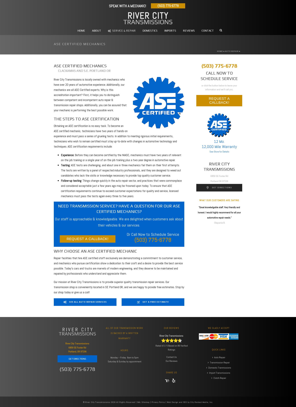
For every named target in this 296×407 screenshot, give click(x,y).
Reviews (189, 30)
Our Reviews (171, 361)
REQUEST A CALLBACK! (88, 239)
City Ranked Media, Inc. (201, 402)
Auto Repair (232, 51)
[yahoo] (167, 381)
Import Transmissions (219, 372)
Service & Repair (124, 30)
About (96, 30)
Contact (208, 30)
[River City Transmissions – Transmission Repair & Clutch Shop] (148, 18)
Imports (170, 30)
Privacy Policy (158, 402)
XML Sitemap (143, 402)
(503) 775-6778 (168, 5)
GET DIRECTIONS (77, 358)
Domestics (150, 30)
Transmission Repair (220, 362)
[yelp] (174, 381)
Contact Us (171, 357)
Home (81, 30)
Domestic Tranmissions (219, 367)
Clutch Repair (219, 378)
